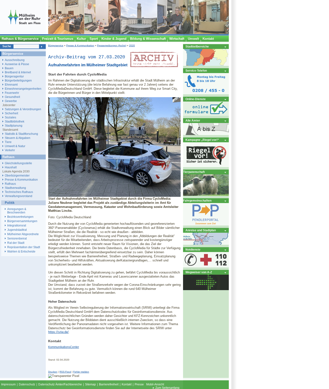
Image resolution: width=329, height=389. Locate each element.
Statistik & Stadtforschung (21, 133)
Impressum (8, 384)
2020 (132, 45)
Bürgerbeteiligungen (18, 80)
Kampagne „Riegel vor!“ (202, 139)
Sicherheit (11, 113)
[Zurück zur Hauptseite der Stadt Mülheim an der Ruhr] (24, 33)
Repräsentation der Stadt (23, 247)
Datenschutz (27, 384)
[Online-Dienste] (206, 114)
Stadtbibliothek (14, 121)
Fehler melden (81, 371)
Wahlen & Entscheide (21, 251)
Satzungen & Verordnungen (23, 109)
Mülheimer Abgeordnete (23, 234)
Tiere (8, 141)
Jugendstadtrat (17, 230)
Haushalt (11, 167)
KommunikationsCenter (63, 347)
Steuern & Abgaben (17, 137)
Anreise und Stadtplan (200, 230)
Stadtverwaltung (15, 187)
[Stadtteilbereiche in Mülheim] (206, 65)
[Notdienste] (206, 266)
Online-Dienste (195, 99)
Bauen (9, 68)
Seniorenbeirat (17, 238)
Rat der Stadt (15, 243)
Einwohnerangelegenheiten (23, 88)
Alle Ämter (192, 120)
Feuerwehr (12, 92)
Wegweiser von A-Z (198, 272)
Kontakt (127, 384)
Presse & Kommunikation (80, 45)
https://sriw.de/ (58, 332)
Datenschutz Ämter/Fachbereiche (60, 384)
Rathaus (10, 183)
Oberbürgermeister (17, 175)
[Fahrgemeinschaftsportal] (206, 224)
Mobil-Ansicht (155, 384)
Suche (6, 46)
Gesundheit (12, 96)
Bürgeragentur (14, 76)
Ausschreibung (15, 59)
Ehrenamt (11, 84)
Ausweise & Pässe (17, 64)
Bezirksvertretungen (20, 216)
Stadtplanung (13, 125)
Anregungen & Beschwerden (16, 210)
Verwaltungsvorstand (18, 196)
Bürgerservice (55, 45)
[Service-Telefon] (206, 93)
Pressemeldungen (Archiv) (111, 45)
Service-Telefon (196, 70)
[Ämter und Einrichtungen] (206, 134)
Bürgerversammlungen (22, 221)
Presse (139, 384)
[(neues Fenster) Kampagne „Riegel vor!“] (206, 166)
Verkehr (10, 150)
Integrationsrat (16, 225)
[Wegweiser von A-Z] (206, 289)
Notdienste (192, 249)
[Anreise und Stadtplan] (206, 244)
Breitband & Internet (18, 72)
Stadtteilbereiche (197, 46)
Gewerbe (11, 100)
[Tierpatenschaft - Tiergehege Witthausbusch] (206, 195)
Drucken (52, 371)
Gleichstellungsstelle (18, 163)
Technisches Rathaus (19, 191)
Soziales (10, 117)
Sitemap (90, 384)
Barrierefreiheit (108, 384)
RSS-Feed (65, 371)
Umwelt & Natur (15, 146)
